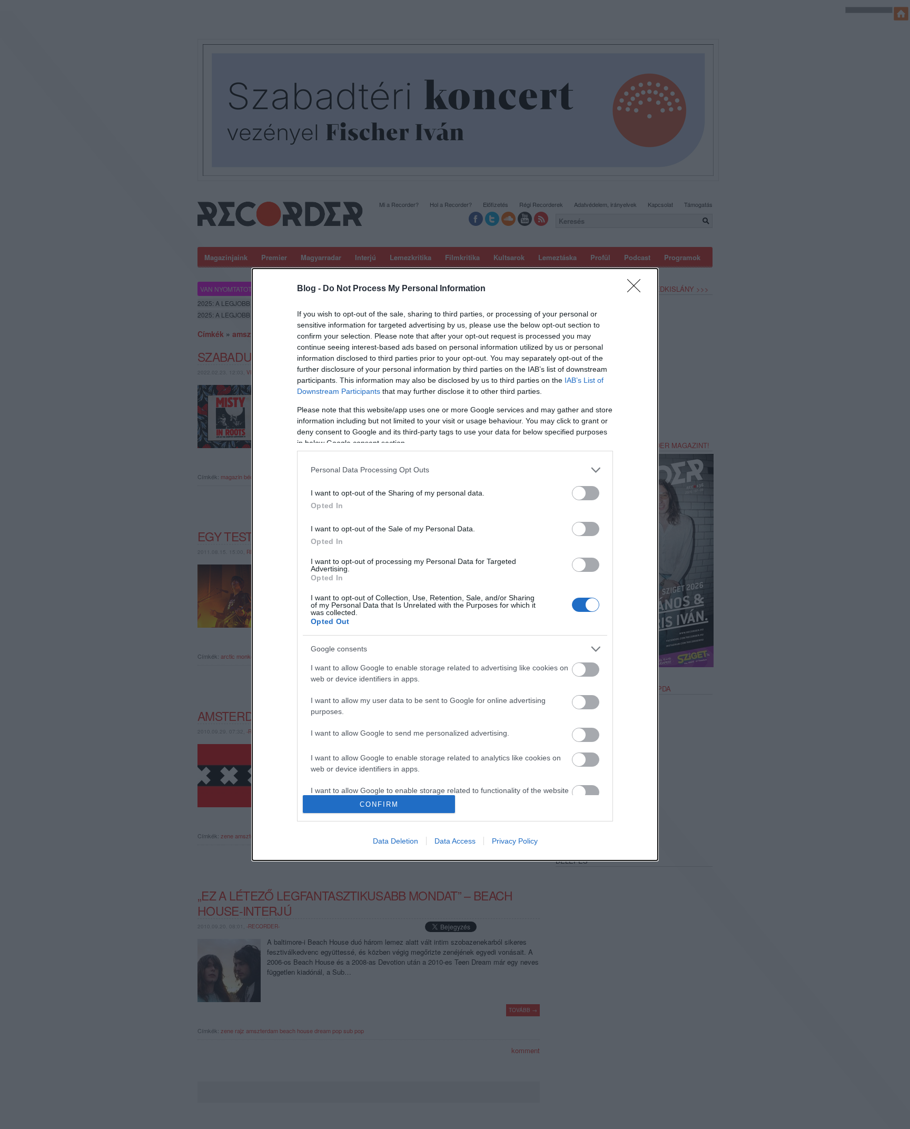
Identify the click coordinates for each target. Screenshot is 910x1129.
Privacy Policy (515, 841)
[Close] (637, 289)
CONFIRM (379, 804)
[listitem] (455, 470)
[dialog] (455, 564)
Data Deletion (395, 841)
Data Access (455, 841)
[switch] (585, 493)
